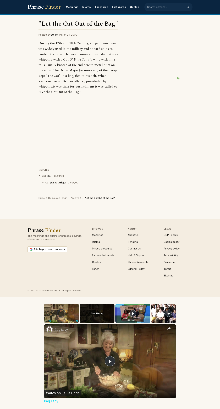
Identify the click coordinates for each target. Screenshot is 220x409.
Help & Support (136, 255)
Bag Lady (61, 330)
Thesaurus (101, 7)
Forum (95, 268)
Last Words (119, 7)
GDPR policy (171, 234)
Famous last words (103, 255)
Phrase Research (138, 262)
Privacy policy (172, 248)
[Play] (46, 321)
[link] (49, 329)
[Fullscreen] (77, 321)
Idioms (86, 7)
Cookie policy (171, 241)
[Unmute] (50, 321)
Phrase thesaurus (102, 248)
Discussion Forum (57, 198)
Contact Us (134, 248)
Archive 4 (76, 198)
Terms (167, 268)
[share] (169, 328)
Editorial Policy (136, 268)
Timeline (133, 241)
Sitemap (168, 275)
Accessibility (171, 255)
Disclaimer (170, 262)
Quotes (134, 7)
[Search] (188, 7)
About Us (133, 234)
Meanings (72, 7)
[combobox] (166, 7)
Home (41, 198)
